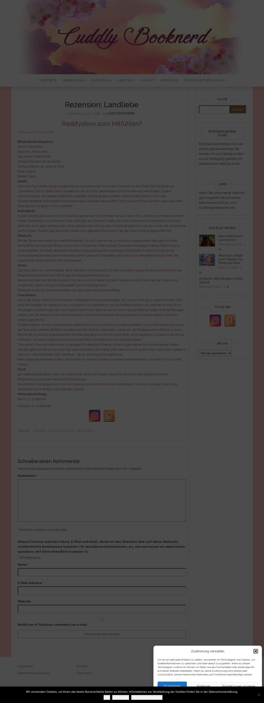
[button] (256, 651)
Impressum (222, 695)
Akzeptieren (172, 686)
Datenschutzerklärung (201, 695)
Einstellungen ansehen (239, 686)
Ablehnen (203, 686)
